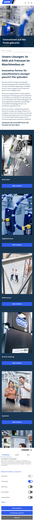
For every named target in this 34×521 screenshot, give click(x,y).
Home (3, 50)
